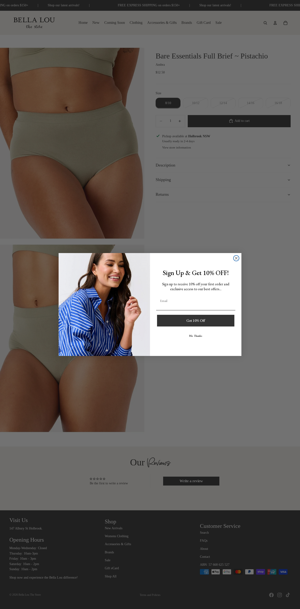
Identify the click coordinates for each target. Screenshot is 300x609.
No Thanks (195, 336)
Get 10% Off (195, 320)
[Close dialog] (236, 258)
